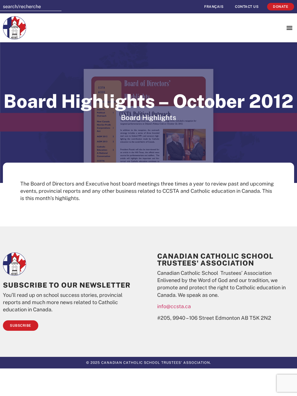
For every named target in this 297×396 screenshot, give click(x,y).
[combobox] (30, 6)
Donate (280, 7)
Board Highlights (148, 117)
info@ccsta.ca (174, 306)
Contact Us (246, 7)
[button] (289, 28)
